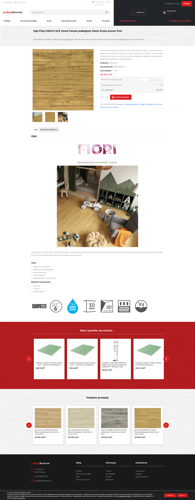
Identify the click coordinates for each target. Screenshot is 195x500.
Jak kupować (140, 471)
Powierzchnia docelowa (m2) (111, 79)
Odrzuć (182, 495)
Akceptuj (170, 495)
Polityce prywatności (18, 498)
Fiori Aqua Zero (151, 104)
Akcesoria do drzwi (83, 479)
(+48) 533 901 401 (41, 476)
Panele (116, 107)
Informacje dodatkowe (48, 129)
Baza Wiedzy (110, 474)
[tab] (35, 129)
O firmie (108, 471)
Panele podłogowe (131, 104)
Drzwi (78, 477)
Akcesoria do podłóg (83, 474)
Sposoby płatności (142, 477)
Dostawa (138, 474)
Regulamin (110, 479)
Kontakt (187, 3)
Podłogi (142, 104)
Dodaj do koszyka (122, 97)
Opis (36, 129)
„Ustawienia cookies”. (125, 496)
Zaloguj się (140, 12)
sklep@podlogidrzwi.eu (43, 481)
